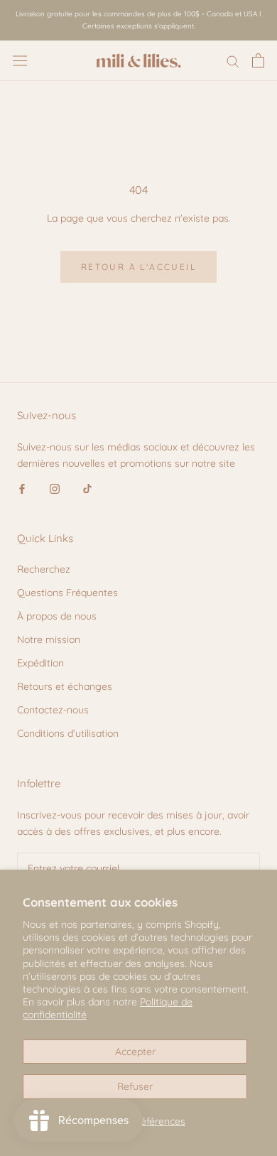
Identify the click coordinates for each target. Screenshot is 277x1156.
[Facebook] (22, 488)
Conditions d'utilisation (68, 733)
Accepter (135, 1051)
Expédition (40, 663)
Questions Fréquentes (67, 592)
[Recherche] (233, 61)
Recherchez (43, 569)
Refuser (135, 1086)
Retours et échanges (64, 686)
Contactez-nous (53, 709)
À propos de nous (57, 616)
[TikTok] (87, 488)
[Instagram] (55, 488)
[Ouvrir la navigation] (20, 60)
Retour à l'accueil (138, 266)
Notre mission (48, 639)
